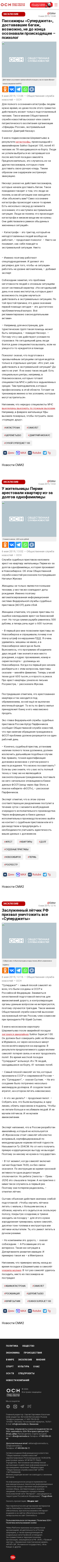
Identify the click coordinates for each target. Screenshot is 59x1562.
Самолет (33, 428)
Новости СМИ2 (13, 465)
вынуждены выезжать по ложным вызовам (28, 408)
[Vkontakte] (12, 89)
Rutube (37, 452)
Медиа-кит (32, 1501)
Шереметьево (13, 435)
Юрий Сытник (13, 1301)
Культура (23, 1366)
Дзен (11, 452)
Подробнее (47, 1496)
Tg (49, 452)
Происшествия (33, 1353)
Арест (9, 842)
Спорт (10, 1366)
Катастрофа (13, 428)
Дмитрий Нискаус (39, 435)
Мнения (40, 1359)
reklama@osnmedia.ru (38, 1443)
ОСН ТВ (10, 1373)
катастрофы (23, 141)
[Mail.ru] (32, 89)
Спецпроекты (26, 1373)
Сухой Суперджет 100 (18, 443)
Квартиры (26, 842)
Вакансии (34, 1424)
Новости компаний (17, 1380)
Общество (28, 1346)
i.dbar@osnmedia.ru (20, 1436)
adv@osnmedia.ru (14, 1446)
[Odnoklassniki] (5, 89)
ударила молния (11, 1270)
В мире (10, 1359)
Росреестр (12, 864)
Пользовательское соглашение (21, 1520)
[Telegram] (18, 89)
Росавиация (13, 1293)
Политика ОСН (44, 1520)
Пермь (32, 857)
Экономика (13, 1353)
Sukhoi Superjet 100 (40, 1301)
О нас (36, 1366)
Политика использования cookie (21, 1523)
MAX (23, 452)
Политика (12, 1346)
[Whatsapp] (25, 89)
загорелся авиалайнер (15, 1034)
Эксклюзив (25, 1359)
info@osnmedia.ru (20, 1424)
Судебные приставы (17, 849)
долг (43, 842)
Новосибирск (13, 857)
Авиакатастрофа (16, 1286)
